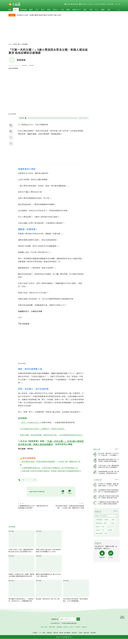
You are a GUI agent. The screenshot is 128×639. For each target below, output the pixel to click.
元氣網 (14, 44)
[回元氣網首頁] (16, 4)
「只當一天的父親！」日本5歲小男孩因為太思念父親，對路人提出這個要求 (51, 443)
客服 (44, 632)
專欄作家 (84, 627)
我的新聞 (110, 4)
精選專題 (59, 627)
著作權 (61, 632)
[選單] (119, 4)
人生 (40, 422)
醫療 (31, 9)
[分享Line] (11, 131)
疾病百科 (65, 627)
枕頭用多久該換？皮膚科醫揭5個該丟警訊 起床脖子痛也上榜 (39, 15)
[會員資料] (116, 4)
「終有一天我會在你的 (29, 422)
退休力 (55, 9)
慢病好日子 (76, 9)
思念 (35, 480)
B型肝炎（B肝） (100, 526)
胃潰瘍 (110, 530)
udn (10, 44)
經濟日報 (75, 4)
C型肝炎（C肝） (100, 530)
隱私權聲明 (67, 632)
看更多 (117, 449)
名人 (96, 9)
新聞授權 (49, 632)
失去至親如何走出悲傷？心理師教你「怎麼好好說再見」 (43, 428)
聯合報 (68, 4)
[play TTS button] (26, 118)
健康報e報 (54, 619)
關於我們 (86, 632)
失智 (62, 9)
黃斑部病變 (98, 533)
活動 (108, 9)
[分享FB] (11, 125)
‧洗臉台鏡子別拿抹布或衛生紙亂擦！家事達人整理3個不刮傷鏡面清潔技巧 (50, 471)
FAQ (40, 632)
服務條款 (55, 632)
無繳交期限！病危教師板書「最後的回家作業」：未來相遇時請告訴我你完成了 (51, 435)
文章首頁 (77, 627)
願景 (103, 4)
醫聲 (68, 9)
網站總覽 (93, 632)
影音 (42, 9)
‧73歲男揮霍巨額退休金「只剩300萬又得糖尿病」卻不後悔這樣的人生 (49, 467)
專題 (102, 9)
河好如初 (83, 4)
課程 (48, 9)
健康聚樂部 (52, 627)
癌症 (85, 9)
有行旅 (97, 4)
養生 (16, 9)
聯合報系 (74, 632)
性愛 (91, 9)
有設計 (91, 4)
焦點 (10, 9)
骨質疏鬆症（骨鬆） (101, 523)
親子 (71, 258)
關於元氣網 (44, 627)
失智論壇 (23, 9)
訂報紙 (80, 632)
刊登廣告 (34, 632)
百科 (37, 9)
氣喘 (106, 533)
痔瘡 (113, 520)
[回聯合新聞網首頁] (10, 4)
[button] (118, 9)
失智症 (112, 523)
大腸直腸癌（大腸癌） (102, 520)
